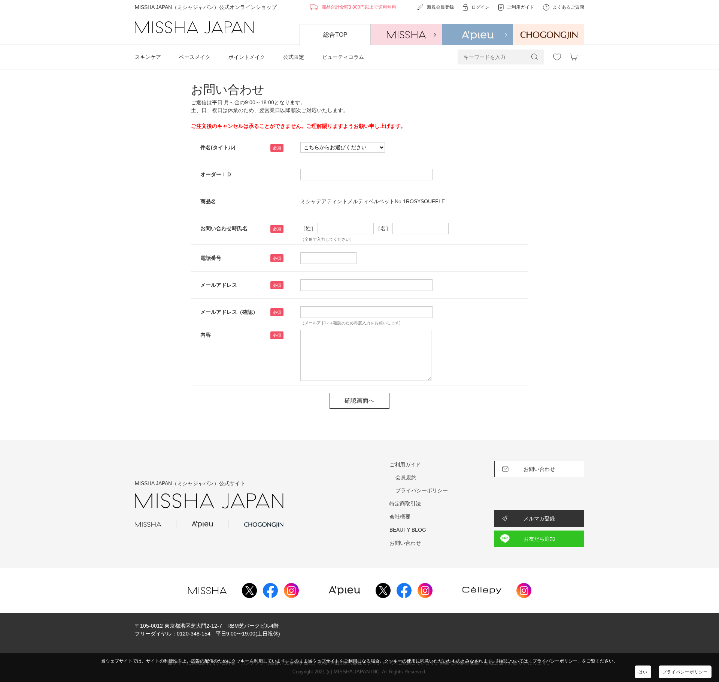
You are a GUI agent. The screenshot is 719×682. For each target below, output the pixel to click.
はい (642, 672)
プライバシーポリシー (685, 672)
